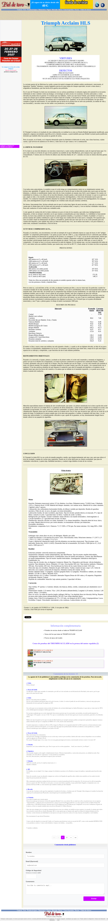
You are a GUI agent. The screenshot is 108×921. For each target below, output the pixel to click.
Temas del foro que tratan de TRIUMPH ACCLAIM (60, 634)
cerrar (58, 920)
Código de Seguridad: (34, 870)
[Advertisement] (54, 15)
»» (75, 837)
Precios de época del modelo (53, 638)
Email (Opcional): (32, 861)
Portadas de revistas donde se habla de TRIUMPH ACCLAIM (63, 630)
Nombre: (29, 852)
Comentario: (30, 881)
